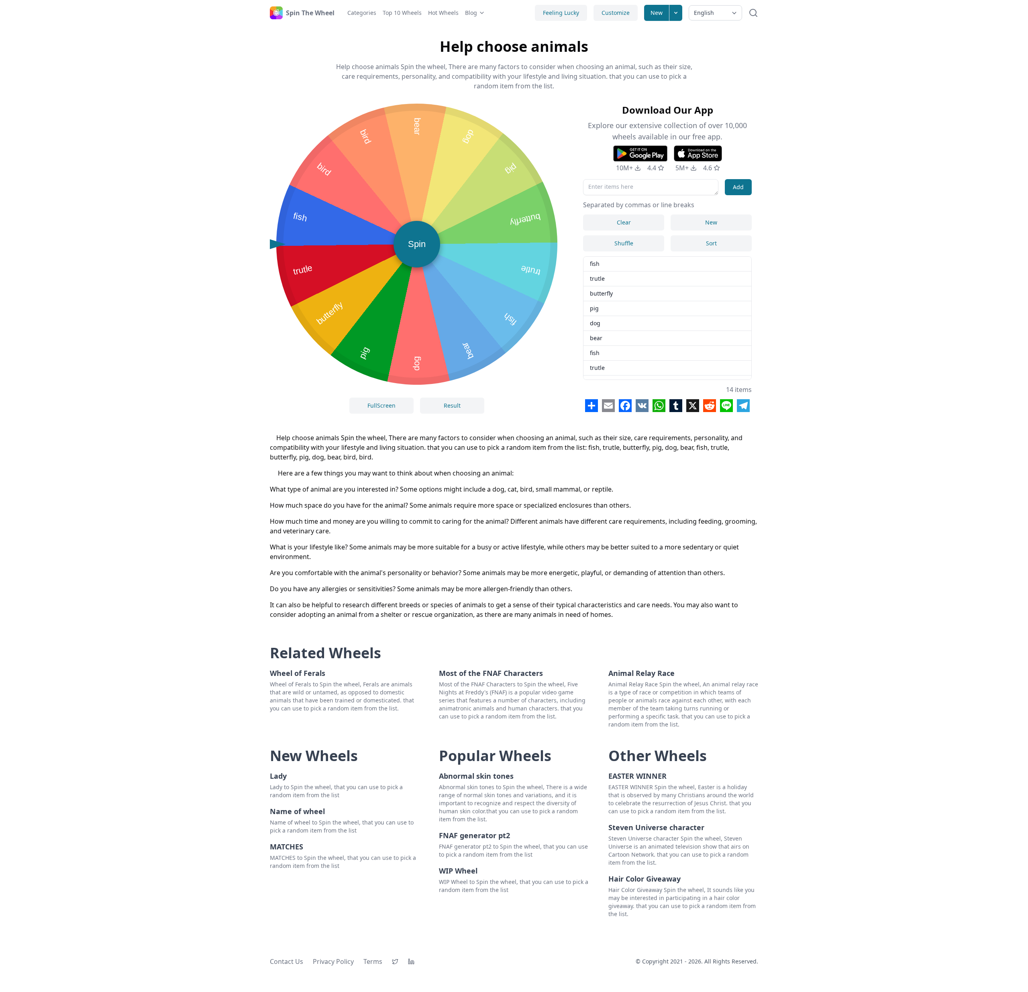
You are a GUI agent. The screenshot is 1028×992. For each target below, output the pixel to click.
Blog (471, 12)
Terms (372, 961)
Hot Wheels (443, 12)
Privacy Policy (333, 961)
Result (452, 405)
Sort (711, 243)
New (657, 12)
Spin (417, 244)
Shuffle (623, 243)
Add (738, 187)
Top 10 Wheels (402, 12)
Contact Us (286, 961)
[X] (395, 961)
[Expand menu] (675, 13)
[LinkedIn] (411, 961)
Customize (616, 12)
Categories (361, 12)
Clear (624, 222)
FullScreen (381, 405)
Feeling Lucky (561, 12)
